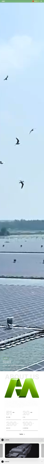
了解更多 (21, 434)
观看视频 (6, 358)
